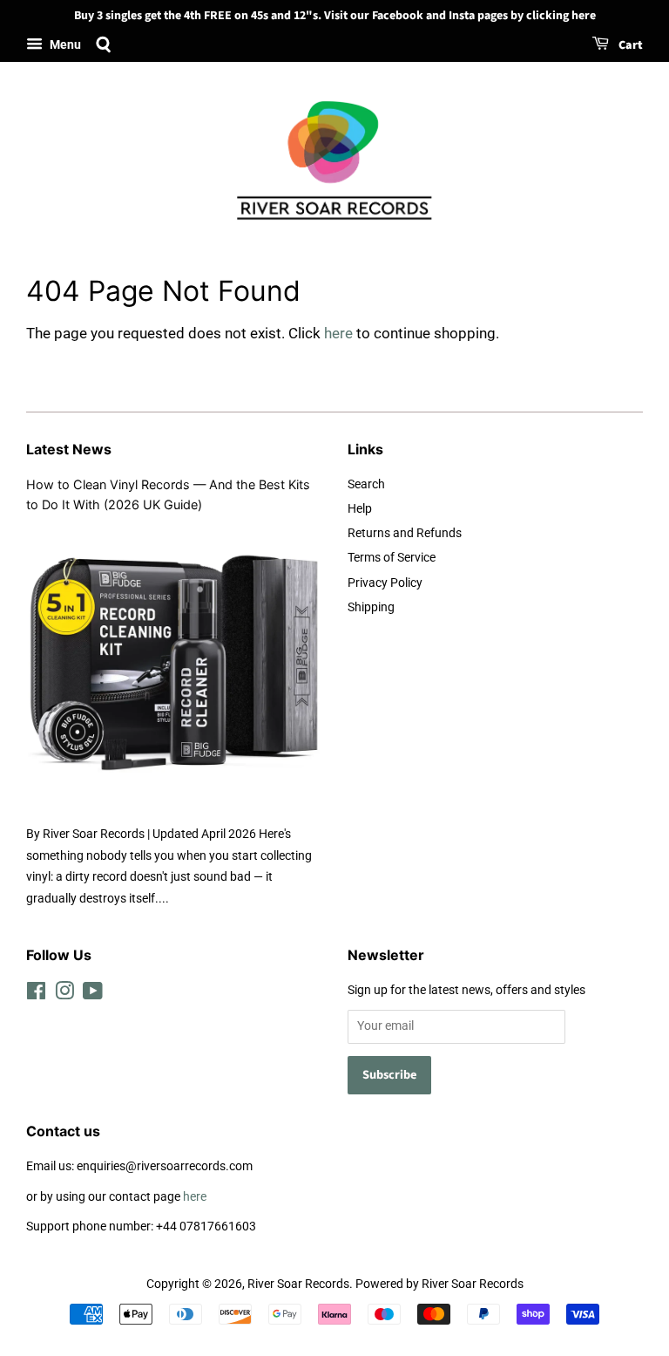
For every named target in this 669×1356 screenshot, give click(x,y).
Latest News (69, 449)
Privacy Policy (385, 583)
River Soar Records (298, 1284)
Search (366, 484)
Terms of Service (392, 557)
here (338, 333)
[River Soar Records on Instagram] (64, 994)
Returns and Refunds (405, 533)
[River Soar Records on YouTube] (93, 994)
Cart (629, 45)
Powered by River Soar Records (439, 1284)
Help (360, 508)
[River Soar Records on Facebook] (36, 994)
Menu (64, 44)
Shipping (371, 607)
